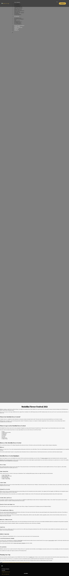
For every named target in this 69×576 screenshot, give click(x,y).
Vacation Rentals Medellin (19, 25)
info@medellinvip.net (6, 571)
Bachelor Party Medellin (19, 19)
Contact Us (16, 30)
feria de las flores (6, 562)
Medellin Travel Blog (18, 27)
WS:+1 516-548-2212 (5, 574)
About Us (16, 29)
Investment (16, 28)
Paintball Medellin (17, 14)
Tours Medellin (17, 2)
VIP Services (16, 16)
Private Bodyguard (17, 23)
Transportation (17, 26)
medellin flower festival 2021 (24, 562)
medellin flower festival (14, 562)
